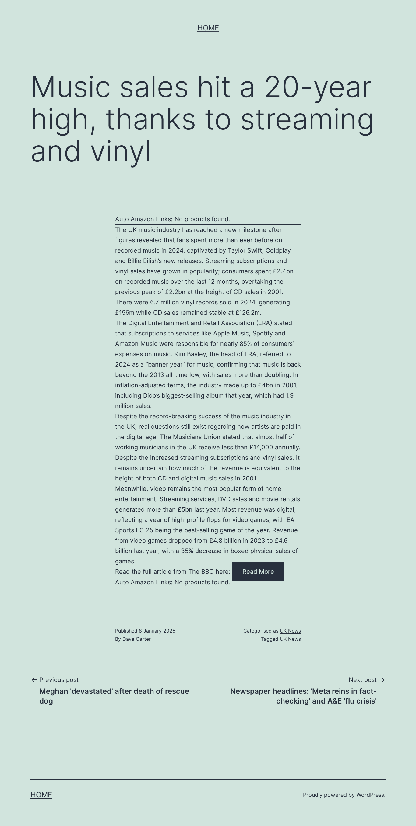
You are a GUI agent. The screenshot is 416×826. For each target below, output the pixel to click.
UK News (290, 631)
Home (208, 27)
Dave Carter (136, 639)
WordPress (370, 795)
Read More (258, 571)
